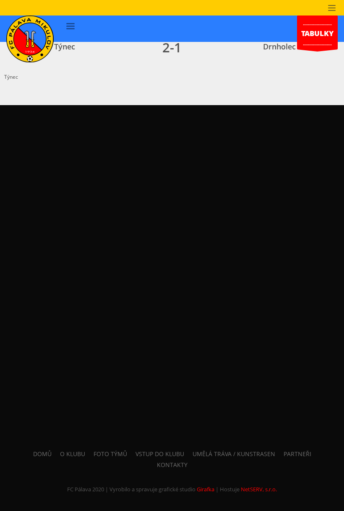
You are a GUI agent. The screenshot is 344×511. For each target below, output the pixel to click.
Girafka (205, 489)
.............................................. (317, 33)
